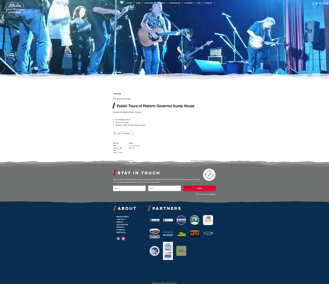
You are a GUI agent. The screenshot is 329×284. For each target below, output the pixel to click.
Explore (149, 3)
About (120, 222)
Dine (138, 3)
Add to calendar (123, 133)
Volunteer (122, 224)
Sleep (129, 3)
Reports (121, 232)
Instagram (123, 238)
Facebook (118, 238)
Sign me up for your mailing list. (206, 194)
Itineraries (175, 3)
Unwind (161, 3)
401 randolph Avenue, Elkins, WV (135, 147)
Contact (121, 219)
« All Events (117, 94)
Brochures (123, 216)
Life (199, 3)
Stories (189, 3)
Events (208, 3)
